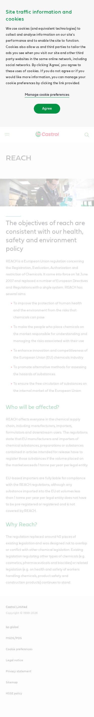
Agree (47, 108)
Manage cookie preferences (47, 95)
